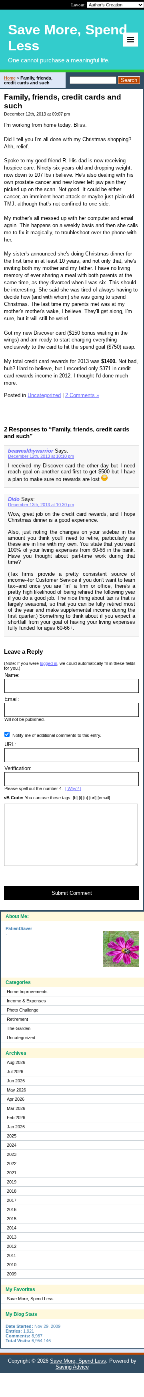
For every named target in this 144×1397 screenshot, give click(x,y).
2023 (11, 1154)
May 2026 (16, 1090)
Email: (11, 699)
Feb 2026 (16, 1117)
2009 (11, 1273)
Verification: (18, 768)
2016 (11, 1209)
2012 (11, 1246)
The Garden (18, 1028)
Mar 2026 (16, 1108)
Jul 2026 (15, 1071)
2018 (11, 1191)
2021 (11, 1172)
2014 (11, 1227)
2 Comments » (82, 395)
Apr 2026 (15, 1099)
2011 (11, 1255)
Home (10, 78)
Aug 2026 (16, 1062)
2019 (11, 1181)
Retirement (17, 1019)
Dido (14, 499)
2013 (11, 1237)
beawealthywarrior (30, 451)
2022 (11, 1163)
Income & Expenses (26, 1000)
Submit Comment (72, 893)
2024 (11, 1145)
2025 (11, 1136)
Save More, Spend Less (30, 1298)
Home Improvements (27, 991)
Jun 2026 (16, 1080)
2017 (11, 1200)
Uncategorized (21, 1037)
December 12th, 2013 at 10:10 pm (41, 456)
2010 (11, 1264)
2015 (11, 1218)
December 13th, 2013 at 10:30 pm (41, 504)
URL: (10, 744)
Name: (12, 675)
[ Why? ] (73, 788)
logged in (48, 663)
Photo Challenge (22, 1010)
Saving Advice (72, 1367)
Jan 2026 (16, 1126)
